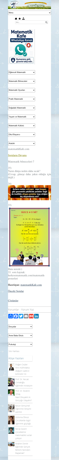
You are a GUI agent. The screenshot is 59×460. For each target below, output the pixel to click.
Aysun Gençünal (22, 405)
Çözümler (13, 300)
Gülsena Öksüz (22, 417)
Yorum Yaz (27, 309)
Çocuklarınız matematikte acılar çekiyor (23, 435)
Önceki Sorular (16, 291)
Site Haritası (14, 351)
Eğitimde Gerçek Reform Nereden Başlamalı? (22, 449)
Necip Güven (21, 428)
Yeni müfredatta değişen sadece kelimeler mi (22, 370)
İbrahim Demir (21, 443)
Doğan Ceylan (21, 364)
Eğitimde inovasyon (23, 385)
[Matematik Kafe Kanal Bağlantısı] (21, 30)
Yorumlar (13, 309)
